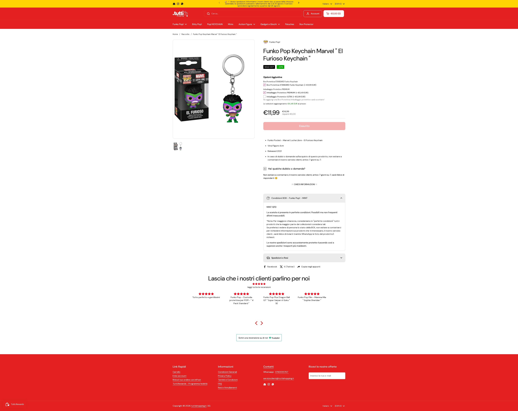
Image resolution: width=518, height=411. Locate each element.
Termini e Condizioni (228, 379)
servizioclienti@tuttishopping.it (278, 378)
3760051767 (282, 372)
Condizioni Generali (227, 372)
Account (315, 13)
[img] (259, 284)
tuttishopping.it (199, 405)
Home (175, 34)
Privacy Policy (224, 375)
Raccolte (185, 34)
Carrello (176, 372)
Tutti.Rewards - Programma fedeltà (190, 383)
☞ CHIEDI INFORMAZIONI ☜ (304, 184)
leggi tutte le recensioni (259, 287)
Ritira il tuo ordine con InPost (187, 379)
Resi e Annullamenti (227, 387)
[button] (304, 198)
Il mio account (179, 375)
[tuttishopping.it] (180, 14)
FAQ (220, 383)
